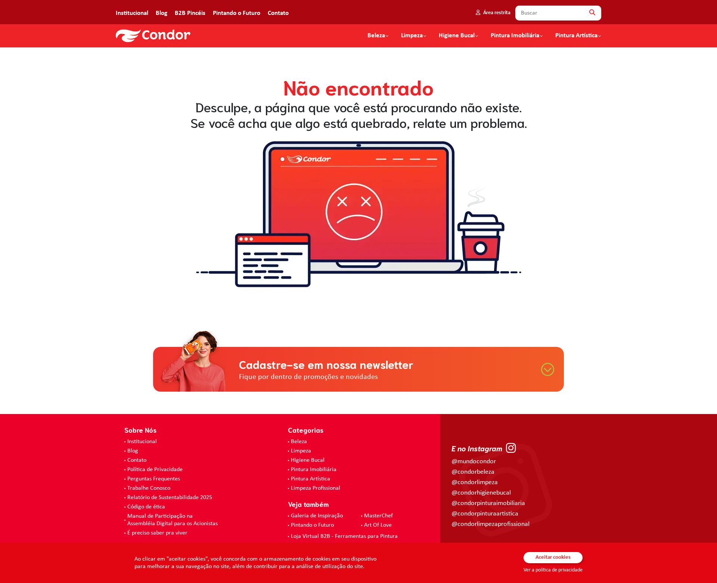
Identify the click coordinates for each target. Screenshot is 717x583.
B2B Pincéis (190, 13)
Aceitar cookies (553, 557)
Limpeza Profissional (315, 488)
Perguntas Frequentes (153, 479)
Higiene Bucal (457, 36)
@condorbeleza (472, 472)
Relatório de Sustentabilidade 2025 (169, 498)
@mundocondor (473, 461)
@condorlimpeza (474, 482)
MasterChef (378, 516)
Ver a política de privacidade (553, 570)
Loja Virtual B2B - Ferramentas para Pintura (344, 536)
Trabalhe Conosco (148, 488)
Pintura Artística (576, 36)
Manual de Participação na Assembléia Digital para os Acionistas (172, 520)
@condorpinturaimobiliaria (488, 503)
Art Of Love (378, 525)
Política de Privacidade (155, 470)
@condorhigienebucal (481, 492)
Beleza (376, 36)
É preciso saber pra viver (157, 533)
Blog (161, 13)
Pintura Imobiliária (515, 36)
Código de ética (146, 507)
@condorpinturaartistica (484, 513)
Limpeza (301, 451)
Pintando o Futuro (236, 13)
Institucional (132, 13)
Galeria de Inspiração (317, 516)
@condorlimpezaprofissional (490, 524)
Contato (278, 13)
